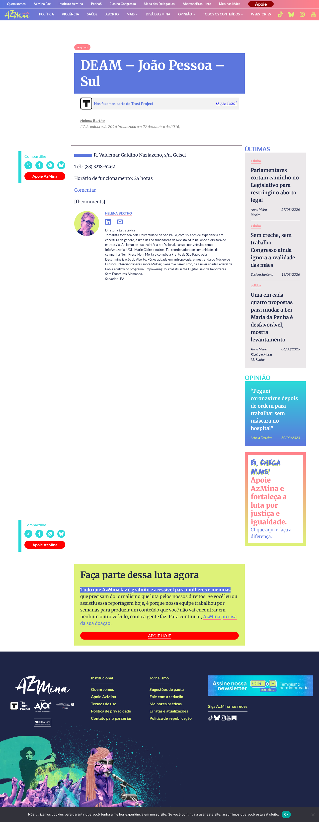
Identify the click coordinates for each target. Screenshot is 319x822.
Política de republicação (171, 718)
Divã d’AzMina (158, 14)
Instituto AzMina (71, 4)
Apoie (261, 4)
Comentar (85, 190)
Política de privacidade (111, 711)
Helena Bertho (92, 120)
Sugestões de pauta (167, 689)
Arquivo (82, 47)
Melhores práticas (166, 703)
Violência (70, 14)
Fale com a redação (166, 696)
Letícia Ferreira (261, 438)
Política (46, 14)
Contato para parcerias (111, 718)
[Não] (312, 814)
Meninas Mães (229, 4)
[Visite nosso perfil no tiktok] (280, 14)
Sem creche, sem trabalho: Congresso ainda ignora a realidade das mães (273, 250)
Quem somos (16, 4)
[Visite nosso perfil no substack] (234, 718)
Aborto (112, 14)
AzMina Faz (42, 4)
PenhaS (96, 4)
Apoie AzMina (44, 176)
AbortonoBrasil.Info (197, 4)
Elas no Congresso (123, 4)
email (123, 222)
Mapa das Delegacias (159, 4)
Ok (286, 814)
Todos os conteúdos (221, 14)
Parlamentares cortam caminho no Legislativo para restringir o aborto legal (275, 185)
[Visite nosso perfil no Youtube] (229, 718)
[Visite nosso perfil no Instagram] (223, 718)
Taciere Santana (262, 274)
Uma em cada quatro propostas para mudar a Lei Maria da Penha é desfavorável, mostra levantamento (272, 317)
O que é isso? (226, 103)
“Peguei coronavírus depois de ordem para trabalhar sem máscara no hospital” (274, 409)
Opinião (185, 14)
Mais (131, 14)
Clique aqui (263, 530)
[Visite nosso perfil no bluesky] (291, 14)
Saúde (92, 14)
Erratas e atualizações (169, 711)
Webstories (261, 14)
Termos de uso (103, 703)
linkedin (111, 222)
